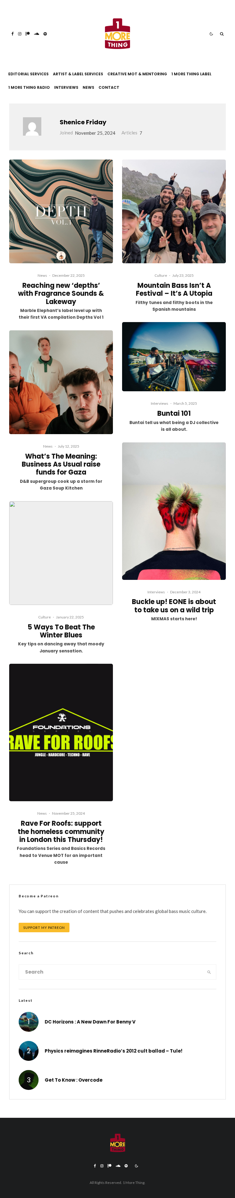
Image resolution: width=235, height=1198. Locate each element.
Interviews (66, 87)
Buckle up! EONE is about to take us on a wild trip (174, 606)
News (88, 87)
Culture (44, 617)
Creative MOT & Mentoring (137, 74)
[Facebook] (12, 34)
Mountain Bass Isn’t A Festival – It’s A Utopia (174, 290)
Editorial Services (28, 74)
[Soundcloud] (36, 34)
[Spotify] (45, 34)
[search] (209, 972)
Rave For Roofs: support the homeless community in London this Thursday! (61, 832)
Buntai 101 (174, 414)
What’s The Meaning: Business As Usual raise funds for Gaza (61, 465)
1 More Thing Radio (29, 87)
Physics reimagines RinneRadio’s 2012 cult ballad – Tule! (113, 1051)
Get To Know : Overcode (74, 1080)
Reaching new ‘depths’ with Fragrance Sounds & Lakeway (61, 294)
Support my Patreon (44, 927)
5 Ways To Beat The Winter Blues (61, 631)
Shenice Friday (83, 122)
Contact (109, 87)
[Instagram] (20, 34)
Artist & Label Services (78, 74)
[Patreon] (28, 34)
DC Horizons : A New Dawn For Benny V (90, 1022)
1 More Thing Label (191, 74)
